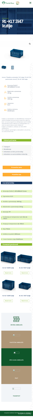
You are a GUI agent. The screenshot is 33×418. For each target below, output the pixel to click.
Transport (16, 396)
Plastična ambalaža (12, 77)
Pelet (16, 378)
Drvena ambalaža (16, 325)
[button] (30, 2)
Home (3, 77)
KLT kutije (21, 77)
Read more (8, 273)
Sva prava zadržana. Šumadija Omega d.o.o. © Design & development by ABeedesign (17, 413)
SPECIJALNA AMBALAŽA (16, 360)
